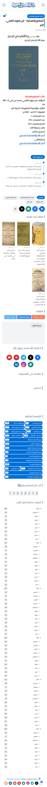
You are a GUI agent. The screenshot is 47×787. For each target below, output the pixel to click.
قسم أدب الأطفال (33, 435)
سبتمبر (35, 554)
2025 (37, 542)
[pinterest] (16, 357)
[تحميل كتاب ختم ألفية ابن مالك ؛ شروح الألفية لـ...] (23, 234)
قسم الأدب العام (14, 435)
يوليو (36, 516)
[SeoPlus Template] (39, 778)
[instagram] (23, 364)
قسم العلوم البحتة (24, 456)
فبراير (36, 535)
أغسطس (35, 512)
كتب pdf (29, 201)
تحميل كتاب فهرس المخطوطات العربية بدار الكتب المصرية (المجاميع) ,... (23, 168)
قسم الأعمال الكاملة (24, 439)
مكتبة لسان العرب (12, 778)
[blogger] (6, 783)
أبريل (36, 527)
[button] (35, 209)
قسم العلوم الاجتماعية (24, 452)
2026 (37, 508)
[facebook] (37, 357)
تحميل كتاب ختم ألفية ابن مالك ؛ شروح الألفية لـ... (24, 177)
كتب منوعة (39, 201)
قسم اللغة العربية (24, 464)
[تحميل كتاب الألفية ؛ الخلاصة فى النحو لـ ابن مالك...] (8, 234)
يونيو (36, 520)
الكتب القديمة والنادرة (36, 16)
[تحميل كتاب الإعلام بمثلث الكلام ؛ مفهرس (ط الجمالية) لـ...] (38, 280)
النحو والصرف (34, 431)
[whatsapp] (30, 364)
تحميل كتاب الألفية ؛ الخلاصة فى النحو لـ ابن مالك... (23, 186)
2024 (37, 588)
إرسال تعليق (36, 325)
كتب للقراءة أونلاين (24, 472)
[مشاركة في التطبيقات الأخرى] (15, 209)
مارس (36, 531)
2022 (37, 679)
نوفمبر (35, 550)
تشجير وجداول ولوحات (15, 431)
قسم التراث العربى (10, 197)
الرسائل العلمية (34, 427)
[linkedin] (16, 364)
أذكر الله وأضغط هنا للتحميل (32, 135)
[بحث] (3, 5)
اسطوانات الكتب (15, 423)
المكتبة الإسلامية (15, 427)
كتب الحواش (13, 468)
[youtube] (9, 357)
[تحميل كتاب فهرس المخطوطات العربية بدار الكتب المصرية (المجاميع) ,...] (38, 234)
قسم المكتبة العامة (32, 468)
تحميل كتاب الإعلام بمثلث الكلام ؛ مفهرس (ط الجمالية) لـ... (39, 300)
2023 (37, 637)
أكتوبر (36, 599)
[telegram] (23, 357)
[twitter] (30, 357)
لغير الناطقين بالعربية (24, 476)
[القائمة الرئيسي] (43, 5)
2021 (37, 729)
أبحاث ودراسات (34, 423)
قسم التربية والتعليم (24, 448)
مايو (36, 523)
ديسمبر (35, 546)
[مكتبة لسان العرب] (23, 5)
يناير (36, 539)
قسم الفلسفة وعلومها (24, 460)
